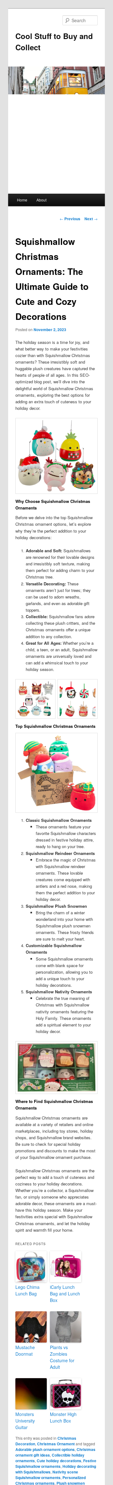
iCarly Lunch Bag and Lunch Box (65, 1293)
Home (22, 199)
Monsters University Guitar (25, 1420)
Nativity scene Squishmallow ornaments (46, 1474)
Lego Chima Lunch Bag (27, 1290)
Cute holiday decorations (59, 1460)
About (41, 199)
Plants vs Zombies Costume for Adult (62, 1357)
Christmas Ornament (56, 1444)
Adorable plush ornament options (45, 1449)
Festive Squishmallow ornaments (55, 1463)
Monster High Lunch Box (63, 1417)
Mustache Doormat (25, 1350)
